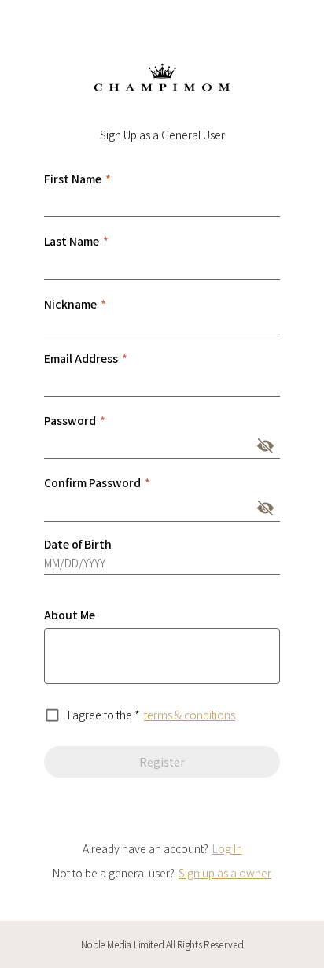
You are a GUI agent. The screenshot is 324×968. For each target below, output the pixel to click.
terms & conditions (189, 714)
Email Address (85, 358)
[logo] (162, 77)
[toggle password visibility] (265, 445)
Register (162, 762)
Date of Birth (78, 544)
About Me (69, 615)
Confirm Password (97, 482)
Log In (227, 848)
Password (74, 420)
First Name (77, 179)
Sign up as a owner (225, 873)
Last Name (76, 241)
